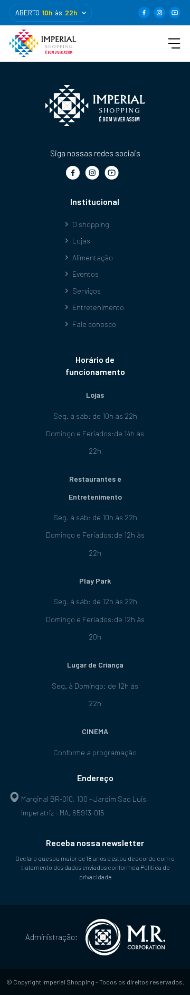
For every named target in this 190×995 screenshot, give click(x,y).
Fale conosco (94, 324)
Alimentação (92, 257)
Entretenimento (98, 307)
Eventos (85, 273)
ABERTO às (46, 12)
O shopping (90, 224)
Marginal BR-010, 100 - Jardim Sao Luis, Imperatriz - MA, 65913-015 (84, 806)
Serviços (86, 290)
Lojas (81, 240)
